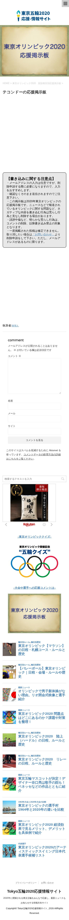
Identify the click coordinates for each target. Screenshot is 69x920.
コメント (14, 356)
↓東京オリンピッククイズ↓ (34, 536)
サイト (11, 426)
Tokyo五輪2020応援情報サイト (34, 891)
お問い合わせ (47, 883)
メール (11, 413)
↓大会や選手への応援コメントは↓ (34, 587)
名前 (10, 400)
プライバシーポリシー (26, 883)
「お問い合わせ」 (43, 234)
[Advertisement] (34, 133)
